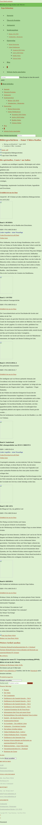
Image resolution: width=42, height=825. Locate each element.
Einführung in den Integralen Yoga (14, 737)
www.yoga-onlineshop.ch (8, 796)
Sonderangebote (9, 98)
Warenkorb (33, 671)
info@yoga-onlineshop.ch (8, 671)
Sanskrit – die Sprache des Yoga (14, 718)
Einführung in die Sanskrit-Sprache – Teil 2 (17, 704)
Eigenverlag (7, 106)
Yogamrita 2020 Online (19, 114)
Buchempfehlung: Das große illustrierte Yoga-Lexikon (20, 715)
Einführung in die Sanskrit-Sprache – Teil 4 (17, 698)
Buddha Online (16, 120)
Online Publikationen (14, 111)
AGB (1, 765)
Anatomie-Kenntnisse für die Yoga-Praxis (16, 709)
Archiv (2, 758)
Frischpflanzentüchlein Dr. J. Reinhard (16, 749)
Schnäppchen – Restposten (16, 103)
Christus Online (16, 123)
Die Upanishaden (9, 695)
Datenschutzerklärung (6, 771)
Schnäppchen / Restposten (8, 806)
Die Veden (7, 693)
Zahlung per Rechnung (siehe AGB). (11, 665)
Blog (5, 125)
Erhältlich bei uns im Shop (8, 309)
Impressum (3, 768)
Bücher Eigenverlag (14, 109)
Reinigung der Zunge (10, 751)
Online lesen (4, 238)
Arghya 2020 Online (18, 117)
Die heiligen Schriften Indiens (13, 729)
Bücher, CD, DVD (13, 100)
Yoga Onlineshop (7, 8)
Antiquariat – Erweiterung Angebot (15, 726)
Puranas (6, 690)
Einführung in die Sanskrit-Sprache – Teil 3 (17, 701)
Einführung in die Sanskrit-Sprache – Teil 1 (17, 707)
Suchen (30, 683)
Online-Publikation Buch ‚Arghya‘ (14, 732)
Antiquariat (7, 95)
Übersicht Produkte (10, 92)
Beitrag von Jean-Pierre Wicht (9, 638)
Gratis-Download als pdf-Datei (9, 235)
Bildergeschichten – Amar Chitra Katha (16, 746)
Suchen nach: (4, 683)
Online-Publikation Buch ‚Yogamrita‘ (15, 735)
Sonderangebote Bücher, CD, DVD (11, 809)
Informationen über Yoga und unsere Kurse (17, 712)
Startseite (6, 89)
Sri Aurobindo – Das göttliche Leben (15, 723)
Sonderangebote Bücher (11, 721)
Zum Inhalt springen (6, 1)
